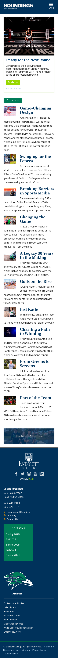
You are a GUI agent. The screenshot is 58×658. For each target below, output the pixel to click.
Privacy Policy (39, 650)
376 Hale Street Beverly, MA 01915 (14, 495)
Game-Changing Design (35, 110)
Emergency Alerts (13, 631)
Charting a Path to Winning (35, 331)
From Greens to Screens (35, 363)
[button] (51, 5)
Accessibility (11, 653)
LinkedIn (42, 474)
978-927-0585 (12, 502)
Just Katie (29, 309)
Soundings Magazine (18, 6)
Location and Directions (18, 512)
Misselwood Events (13, 623)
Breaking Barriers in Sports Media (37, 191)
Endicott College (29, 461)
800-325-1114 (11, 507)
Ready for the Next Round (29, 36)
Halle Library (10, 607)
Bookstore (9, 611)
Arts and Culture (12, 615)
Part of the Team (35, 398)
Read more (13, 82)
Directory (11, 515)
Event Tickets (10, 619)
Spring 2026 (13, 534)
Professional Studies (14, 603)
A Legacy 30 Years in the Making (36, 255)
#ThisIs (29, 479)
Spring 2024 (13, 555)
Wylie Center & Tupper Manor (18, 627)
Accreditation (23, 650)
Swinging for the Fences (35, 158)
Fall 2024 (11, 550)
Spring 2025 (13, 544)
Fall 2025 (11, 539)
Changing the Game (33, 219)
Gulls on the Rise (36, 281)
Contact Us (12, 519)
